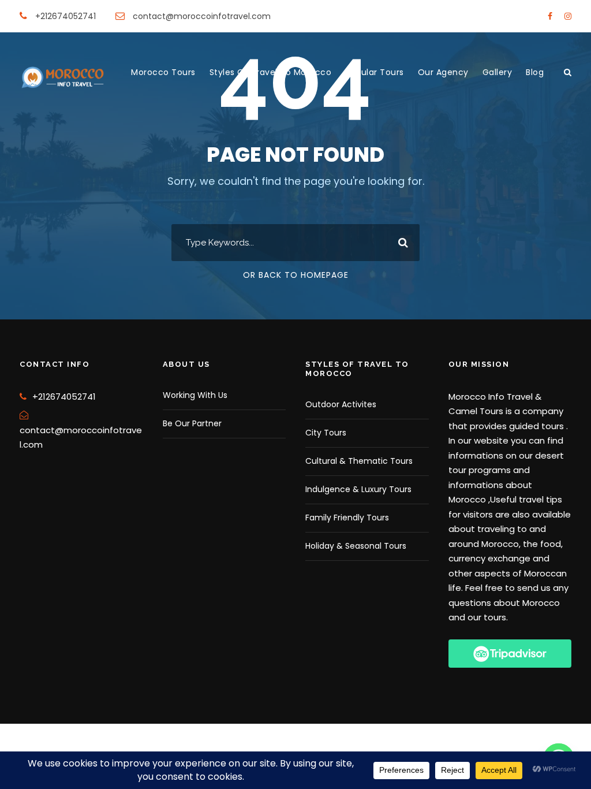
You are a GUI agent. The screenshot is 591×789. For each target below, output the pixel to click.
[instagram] (567, 16)
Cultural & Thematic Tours (359, 461)
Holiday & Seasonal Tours (355, 546)
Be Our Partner (192, 423)
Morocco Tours (163, 72)
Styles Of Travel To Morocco (271, 72)
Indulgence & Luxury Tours (358, 489)
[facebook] (550, 16)
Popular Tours (374, 72)
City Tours (325, 432)
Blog (535, 72)
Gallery (497, 72)
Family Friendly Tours (347, 517)
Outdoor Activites (340, 404)
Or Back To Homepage (296, 275)
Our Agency (443, 72)
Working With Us (195, 395)
